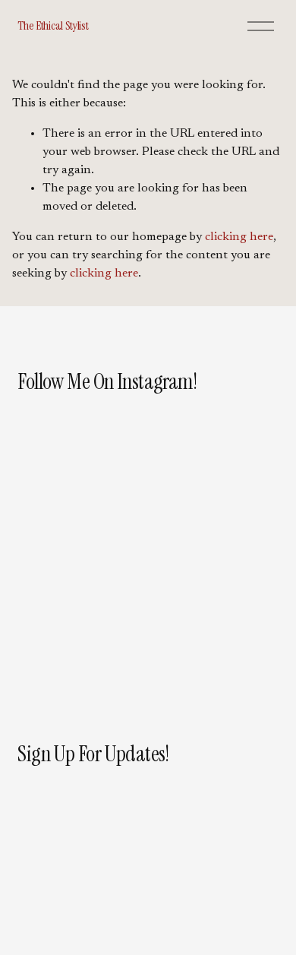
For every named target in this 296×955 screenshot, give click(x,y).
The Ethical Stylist (52, 25)
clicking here (239, 237)
